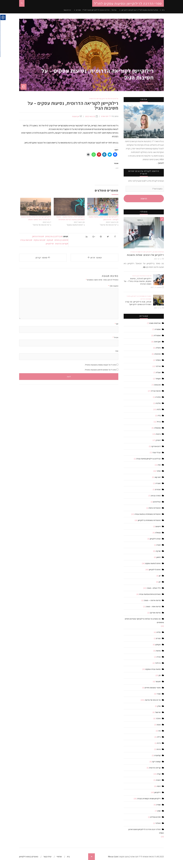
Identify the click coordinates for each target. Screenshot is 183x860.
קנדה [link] (159, 774)
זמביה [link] (158, 545)
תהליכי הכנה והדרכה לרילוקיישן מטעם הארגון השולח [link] (146, 831)
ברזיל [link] (159, 421)
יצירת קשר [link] (67, 10)
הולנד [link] (159, 471)
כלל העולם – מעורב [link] (154, 588)
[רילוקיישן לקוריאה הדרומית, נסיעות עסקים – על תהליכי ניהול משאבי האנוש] (35, 206)
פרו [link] (159, 731)
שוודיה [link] (158, 804)
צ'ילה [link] (159, 737)
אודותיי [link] (59, 856)
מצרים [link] (158, 638)
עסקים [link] (49, 240)
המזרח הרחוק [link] (37, 236)
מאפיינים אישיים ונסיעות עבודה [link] (150, 594)
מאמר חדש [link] (96, 257)
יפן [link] (160, 582)
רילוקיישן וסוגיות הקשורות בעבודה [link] (141, 252)
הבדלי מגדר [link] (156, 452)
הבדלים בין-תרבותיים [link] (53, 236)
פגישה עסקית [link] (39, 240)
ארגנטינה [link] (157, 385)
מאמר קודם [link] (42, 257)
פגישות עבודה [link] (25, 240)
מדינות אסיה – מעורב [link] (153, 606)
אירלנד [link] (158, 366)
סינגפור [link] (158, 681)
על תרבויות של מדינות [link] (110, 98)
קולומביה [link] (157, 755)
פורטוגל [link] (158, 712)
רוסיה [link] (159, 786)
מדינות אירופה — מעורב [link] (152, 600)
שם (116, 324)
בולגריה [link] (158, 397)
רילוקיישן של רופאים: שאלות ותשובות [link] (145, 254)
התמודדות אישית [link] (155, 508)
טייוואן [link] (158, 557)
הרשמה (144, 198)
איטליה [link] (158, 348)
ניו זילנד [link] (158, 663)
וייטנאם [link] (158, 526)
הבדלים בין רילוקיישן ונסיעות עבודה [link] (148, 458)
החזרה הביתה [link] (156, 495)
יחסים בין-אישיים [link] (61, 240)
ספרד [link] (159, 694)
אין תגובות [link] (75, 116)
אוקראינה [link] (157, 341)
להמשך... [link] (160, 163)
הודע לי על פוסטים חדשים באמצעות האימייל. (100, 370)
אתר (116, 351)
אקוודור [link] (158, 378)
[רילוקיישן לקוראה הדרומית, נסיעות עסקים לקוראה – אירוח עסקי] (102, 206)
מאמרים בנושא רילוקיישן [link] (28, 856)
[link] (22, 3)
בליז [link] (159, 415)
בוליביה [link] (158, 403)
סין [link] (160, 675)
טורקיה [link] (158, 551)
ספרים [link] (78, 10)
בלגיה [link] (159, 409)
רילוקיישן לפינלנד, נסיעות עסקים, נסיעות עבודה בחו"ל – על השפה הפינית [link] (137, 281)
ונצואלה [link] (158, 532)
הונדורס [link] (158, 489)
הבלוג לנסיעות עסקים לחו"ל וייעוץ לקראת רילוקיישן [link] (140, 10)
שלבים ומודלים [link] (155, 817)
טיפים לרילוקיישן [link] (155, 569)
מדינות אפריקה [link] (155, 612)
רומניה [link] (158, 780)
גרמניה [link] (158, 434)
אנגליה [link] (158, 372)
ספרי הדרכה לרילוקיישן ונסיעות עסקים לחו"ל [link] (128, 3)
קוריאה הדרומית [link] (95, 98)
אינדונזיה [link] (157, 354)
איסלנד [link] (158, 360)
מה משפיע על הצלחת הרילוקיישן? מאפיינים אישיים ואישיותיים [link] (144, 621)
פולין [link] (159, 706)
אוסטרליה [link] (157, 335)
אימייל (115, 337)
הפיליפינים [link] (157, 502)
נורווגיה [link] (158, 650)
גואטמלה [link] (157, 428)
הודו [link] (159, 465)
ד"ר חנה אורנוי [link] (106, 116)
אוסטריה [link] (158, 329)
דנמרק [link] (158, 440)
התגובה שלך (113, 286)
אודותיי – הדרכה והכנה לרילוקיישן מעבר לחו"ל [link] (99, 10)
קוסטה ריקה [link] (156, 761)
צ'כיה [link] (159, 743)
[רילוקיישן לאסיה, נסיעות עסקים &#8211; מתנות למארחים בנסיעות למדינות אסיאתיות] (69, 206)
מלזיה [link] (158, 632)
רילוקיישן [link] (49, 243)
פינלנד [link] (134, 276)
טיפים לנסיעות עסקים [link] (153, 563)
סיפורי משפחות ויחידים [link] (153, 687)
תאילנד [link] (158, 823)
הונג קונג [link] (158, 477)
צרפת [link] (158, 749)
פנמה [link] (159, 724)
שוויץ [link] (159, 811)
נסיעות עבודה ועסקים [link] (153, 669)
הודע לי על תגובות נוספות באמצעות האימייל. (100, 365)
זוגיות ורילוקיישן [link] (155, 539)
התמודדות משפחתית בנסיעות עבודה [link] (148, 514)
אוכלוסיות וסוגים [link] (158, 252)
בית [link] (163, 10)
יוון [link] (160, 575)
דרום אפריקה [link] (156, 446)
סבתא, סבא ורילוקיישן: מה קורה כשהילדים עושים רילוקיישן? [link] (138, 303)
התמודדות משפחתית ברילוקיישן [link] (141, 296)
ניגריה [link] (158, 657)
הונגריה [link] (158, 483)
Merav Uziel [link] (113, 856)
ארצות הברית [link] (156, 391)
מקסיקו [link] (158, 644)
